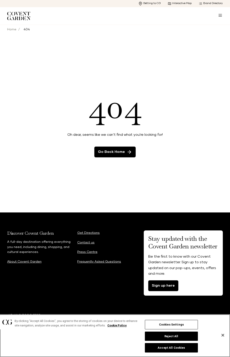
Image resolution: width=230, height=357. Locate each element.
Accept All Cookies (171, 347)
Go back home (111, 152)
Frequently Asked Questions (99, 261)
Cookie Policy (117, 325)
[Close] (223, 335)
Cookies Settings (171, 324)
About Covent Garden (24, 261)
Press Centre (87, 252)
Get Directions (88, 232)
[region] (115, 335)
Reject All (171, 336)
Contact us (86, 242)
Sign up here (163, 285)
